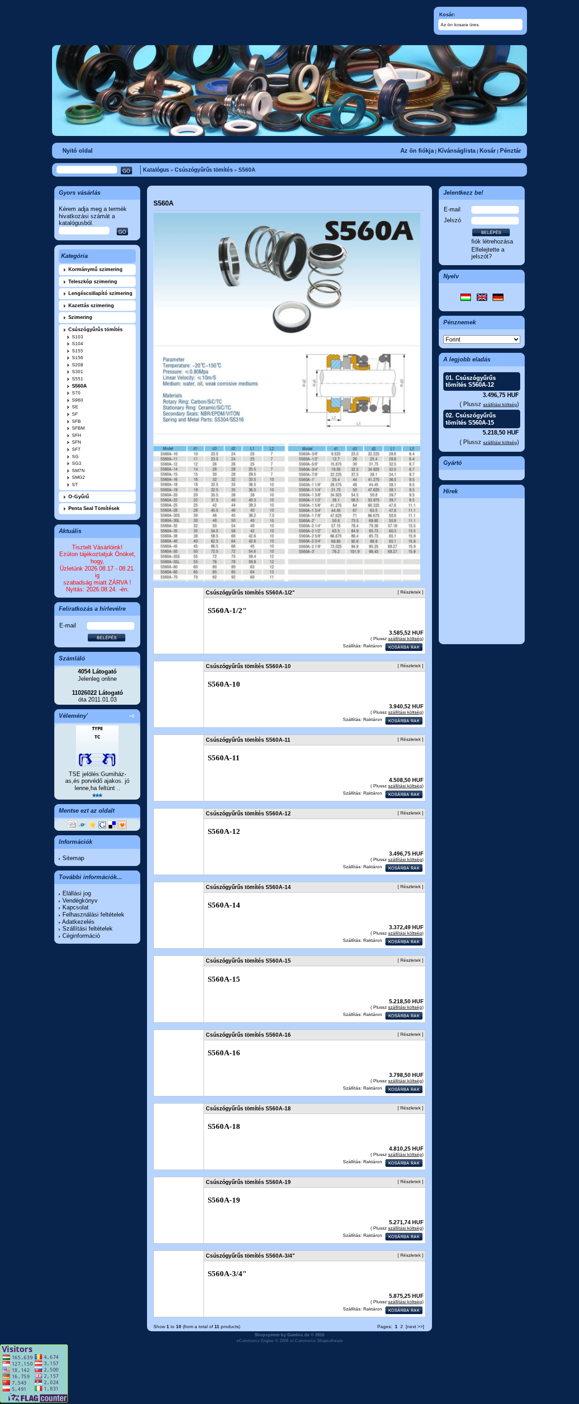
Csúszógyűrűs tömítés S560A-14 (248, 887)
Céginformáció (81, 935)
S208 (77, 364)
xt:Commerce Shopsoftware (316, 1340)
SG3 (76, 463)
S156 (77, 357)
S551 (77, 378)
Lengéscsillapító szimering (100, 293)
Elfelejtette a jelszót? (487, 253)
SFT (76, 449)
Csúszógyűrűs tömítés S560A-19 (248, 1182)
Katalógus (156, 170)
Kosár (487, 150)
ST (75, 484)
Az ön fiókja (417, 150)
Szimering (80, 317)
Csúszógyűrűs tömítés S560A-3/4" (250, 1256)
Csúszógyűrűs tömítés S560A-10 (248, 666)
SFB (76, 421)
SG (75, 456)
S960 (77, 400)
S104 (77, 343)
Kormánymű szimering (95, 269)
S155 (77, 350)
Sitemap (73, 858)
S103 (77, 336)
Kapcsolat (75, 907)
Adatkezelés (78, 921)
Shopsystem (267, 1335)
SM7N (78, 470)
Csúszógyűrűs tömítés (204, 170)
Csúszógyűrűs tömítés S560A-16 (248, 1035)
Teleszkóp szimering (92, 281)
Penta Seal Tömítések (93, 508)
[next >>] (415, 1326)
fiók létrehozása (492, 241)
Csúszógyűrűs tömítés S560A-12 (471, 381)
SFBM (78, 428)
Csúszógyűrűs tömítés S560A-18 (248, 1108)
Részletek (410, 592)
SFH (76, 435)
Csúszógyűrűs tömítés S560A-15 (471, 419)
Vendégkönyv (80, 900)
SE (75, 406)
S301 (77, 371)
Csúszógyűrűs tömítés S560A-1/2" (250, 593)
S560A (247, 170)
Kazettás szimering (91, 305)
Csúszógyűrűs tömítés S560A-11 (248, 740)
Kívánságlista (456, 150)
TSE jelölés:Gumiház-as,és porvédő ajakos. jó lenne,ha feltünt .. (97, 781)
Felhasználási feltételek (93, 914)
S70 (76, 392)
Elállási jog (76, 893)
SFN (76, 442)
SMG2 (78, 477)
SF (75, 414)
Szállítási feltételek (87, 928)
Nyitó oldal (77, 150)
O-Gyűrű (78, 496)
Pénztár (510, 150)
